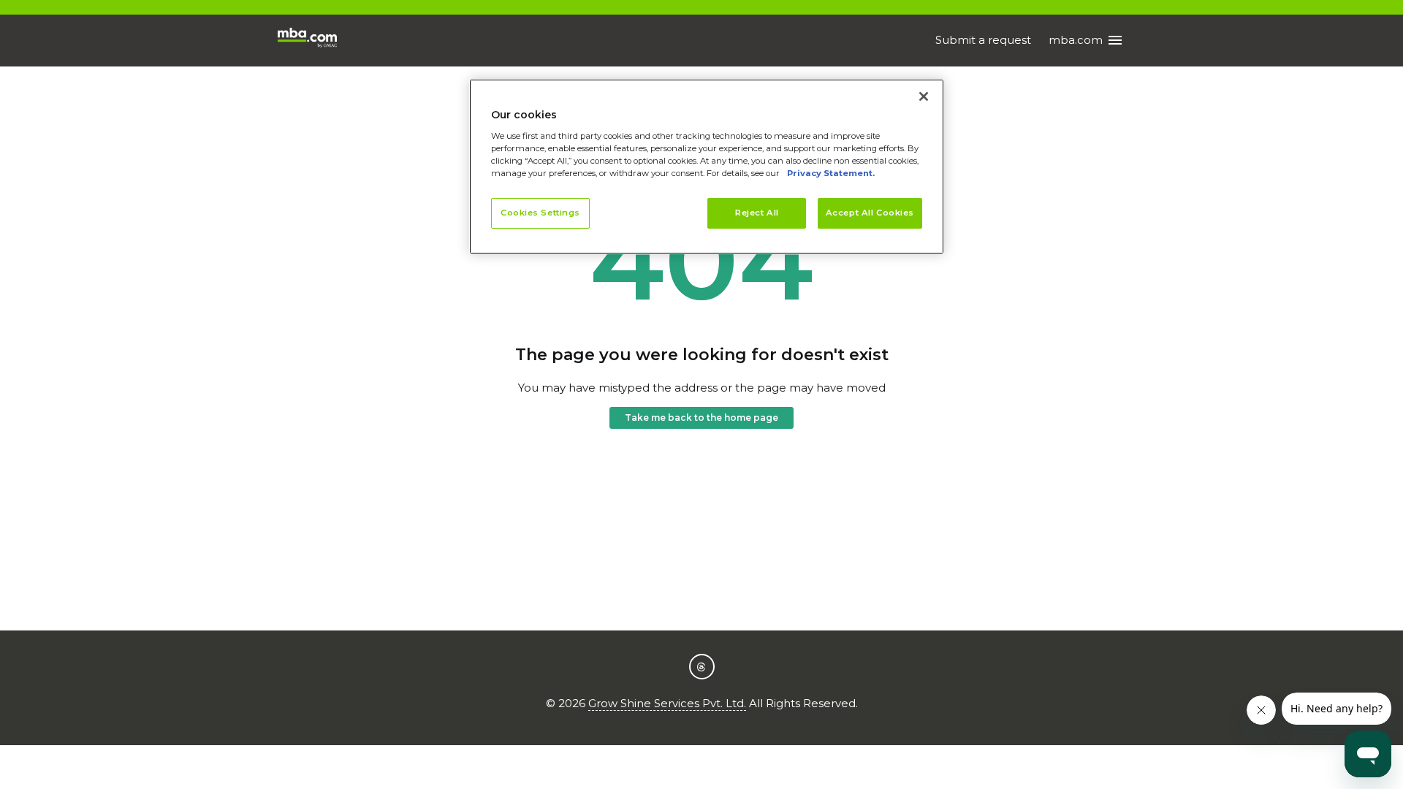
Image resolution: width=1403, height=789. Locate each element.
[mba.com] (307, 40)
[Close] (924, 96)
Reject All (757, 212)
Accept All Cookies (870, 212)
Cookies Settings (540, 212)
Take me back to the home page (701, 417)
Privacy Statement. (831, 173)
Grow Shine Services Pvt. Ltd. (667, 703)
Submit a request (983, 40)
